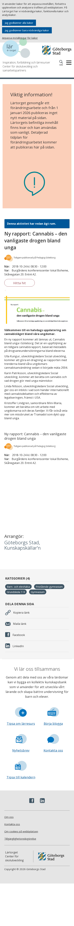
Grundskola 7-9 (16, 592)
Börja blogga (53, 723)
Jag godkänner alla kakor (19, 22)
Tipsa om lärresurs (21, 723)
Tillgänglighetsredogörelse (20, 838)
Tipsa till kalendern (21, 777)
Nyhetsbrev (20, 750)
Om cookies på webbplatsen (21, 831)
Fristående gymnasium (49, 586)
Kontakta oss (53, 750)
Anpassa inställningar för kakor (20, 38)
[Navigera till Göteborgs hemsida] (56, 50)
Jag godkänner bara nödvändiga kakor (27, 30)
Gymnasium (38, 592)
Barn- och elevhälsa (18, 586)
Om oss (9, 817)
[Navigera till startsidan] (20, 48)
